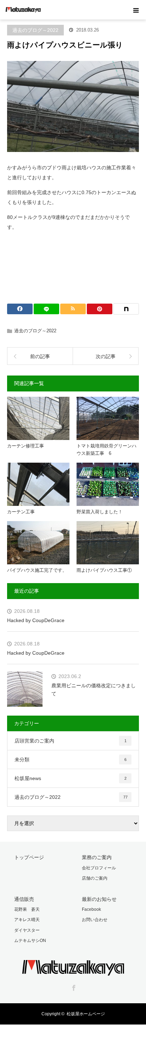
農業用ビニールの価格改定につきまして (93, 689)
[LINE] (46, 309)
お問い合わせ (94, 919)
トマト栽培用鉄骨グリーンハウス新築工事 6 (106, 449)
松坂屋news (71, 778)
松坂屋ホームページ (86, 1013)
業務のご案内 (97, 857)
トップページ (29, 857)
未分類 (71, 759)
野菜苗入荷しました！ (100, 511)
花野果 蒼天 (27, 909)
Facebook (91, 909)
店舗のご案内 (94, 878)
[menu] (136, 10)
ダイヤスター (27, 930)
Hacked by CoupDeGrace (35, 620)
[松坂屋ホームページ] (73, 970)
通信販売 (24, 899)
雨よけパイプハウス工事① (104, 570)
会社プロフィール (99, 867)
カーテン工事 (21, 511)
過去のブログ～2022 (35, 30)
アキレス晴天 (27, 919)
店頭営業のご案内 (71, 741)
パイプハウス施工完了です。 (37, 570)
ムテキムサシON (30, 940)
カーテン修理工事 (25, 445)
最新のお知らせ (99, 899)
